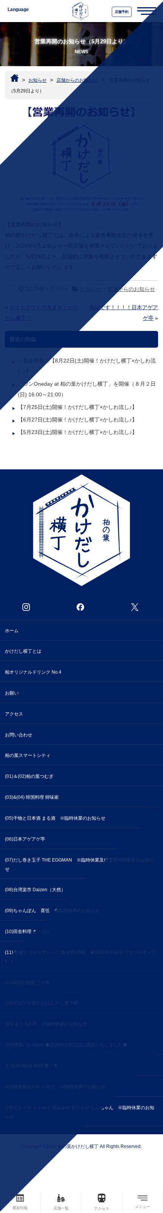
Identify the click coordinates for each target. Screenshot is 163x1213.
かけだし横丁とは (23, 651)
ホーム (12, 630)
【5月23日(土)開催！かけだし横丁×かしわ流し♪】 (77, 432)
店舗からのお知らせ (131, 289)
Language (18, 9)
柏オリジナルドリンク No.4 (33, 672)
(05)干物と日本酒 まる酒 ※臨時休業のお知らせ (55, 818)
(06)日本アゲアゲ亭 (27, 839)
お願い (12, 693)
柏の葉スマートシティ (27, 755)
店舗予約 (122, 12)
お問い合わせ (18, 735)
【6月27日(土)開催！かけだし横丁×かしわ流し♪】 (77, 420)
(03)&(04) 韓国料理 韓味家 (32, 797)
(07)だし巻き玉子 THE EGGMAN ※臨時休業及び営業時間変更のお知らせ (79, 864)
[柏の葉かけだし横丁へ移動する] (15, 78)
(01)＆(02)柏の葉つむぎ (29, 776)
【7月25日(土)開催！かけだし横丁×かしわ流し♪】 (77, 407)
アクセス (14, 714)
